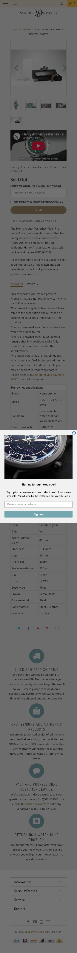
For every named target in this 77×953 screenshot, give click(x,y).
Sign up (38, 514)
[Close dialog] (74, 433)
